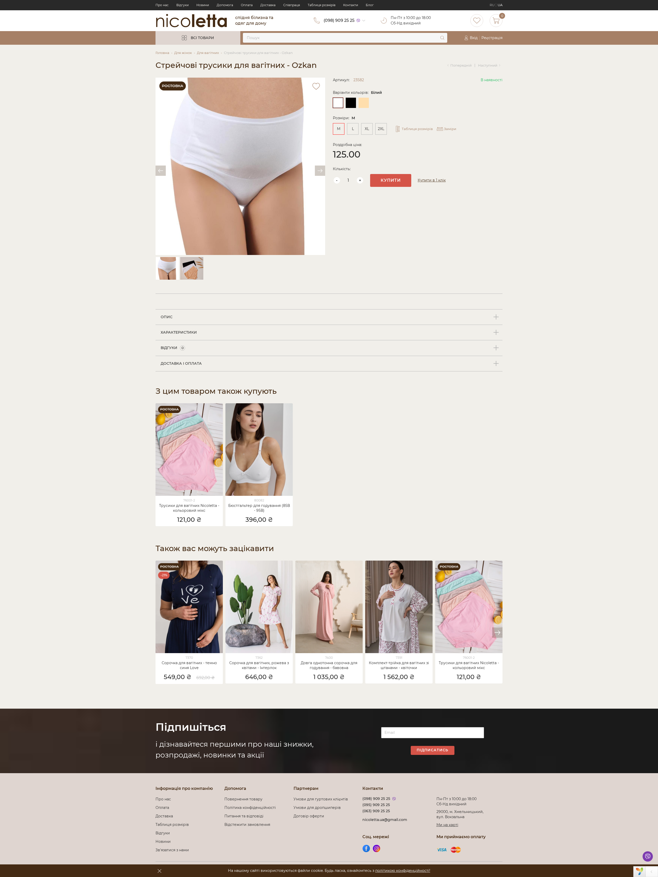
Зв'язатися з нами (172, 850)
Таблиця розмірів (321, 5)
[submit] (442, 38)
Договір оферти (309, 816)
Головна (162, 53)
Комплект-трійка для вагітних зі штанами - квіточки (399, 665)
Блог (370, 5)
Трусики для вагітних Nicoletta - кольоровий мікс (189, 508)
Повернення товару (243, 799)
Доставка (268, 5)
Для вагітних (208, 53)
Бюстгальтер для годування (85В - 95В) (259, 508)
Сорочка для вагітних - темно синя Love (189, 665)
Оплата (247, 5)
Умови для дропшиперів (317, 807)
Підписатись (432, 750)
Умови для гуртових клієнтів (321, 799)
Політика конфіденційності (251, 807)
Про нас (162, 5)
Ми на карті (447, 825)
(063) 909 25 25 (376, 811)
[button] (497, 632)
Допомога (225, 5)
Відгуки (182, 5)
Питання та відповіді (243, 816)
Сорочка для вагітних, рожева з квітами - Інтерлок (259, 665)
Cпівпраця (291, 5)
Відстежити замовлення (247, 824)
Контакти (350, 5)
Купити (391, 180)
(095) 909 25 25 (376, 804)
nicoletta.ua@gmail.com (384, 819)
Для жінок (183, 53)
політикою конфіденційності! (402, 870)
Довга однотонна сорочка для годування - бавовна (329, 665)
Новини (202, 5)
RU (492, 5)
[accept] (159, 871)
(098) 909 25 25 (339, 20)
